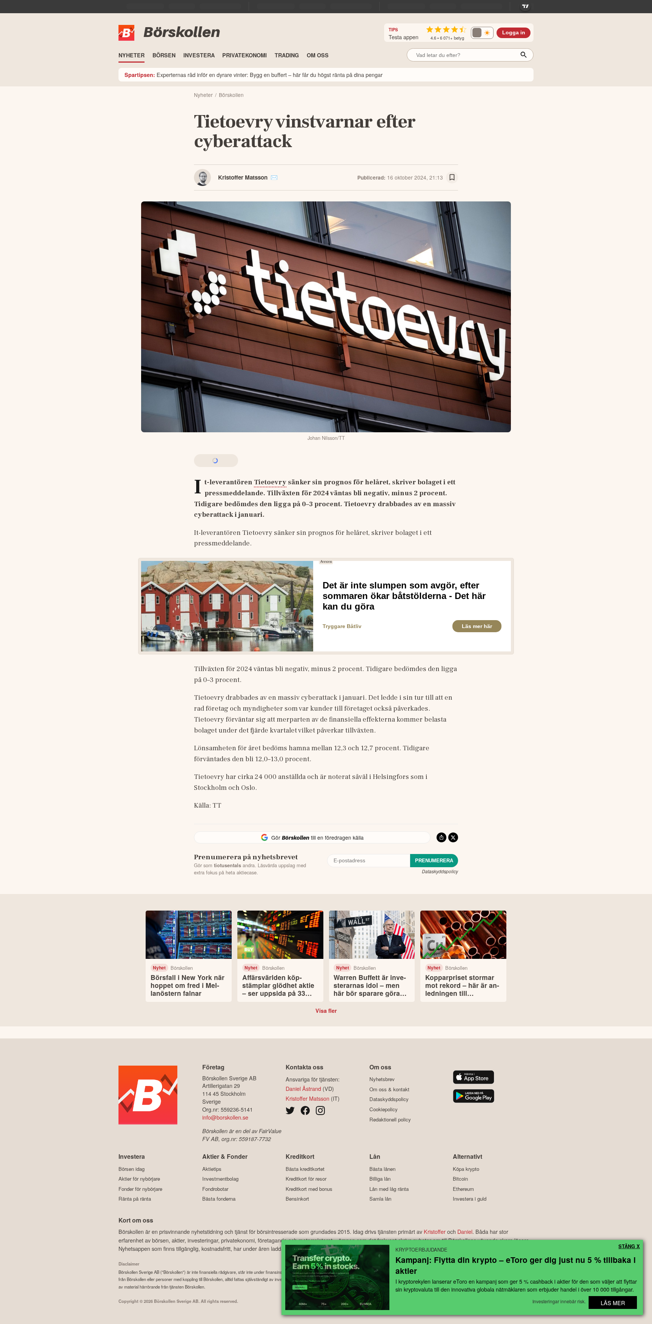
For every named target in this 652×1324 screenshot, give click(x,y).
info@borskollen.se (225, 1117)
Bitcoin (460, 1178)
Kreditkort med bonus (309, 1188)
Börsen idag (131, 1168)
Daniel (464, 1231)
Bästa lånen (382, 1168)
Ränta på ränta (134, 1198)
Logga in (513, 32)
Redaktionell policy (390, 1119)
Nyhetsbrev (382, 1079)
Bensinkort (297, 1198)
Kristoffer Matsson (243, 177)
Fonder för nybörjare (140, 1188)
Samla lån (380, 1198)
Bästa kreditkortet (305, 1168)
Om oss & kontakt (389, 1089)
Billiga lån (380, 1178)
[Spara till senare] (452, 178)
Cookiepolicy (383, 1109)
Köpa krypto (466, 1168)
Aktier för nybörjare (139, 1178)
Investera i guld (469, 1198)
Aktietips (211, 1168)
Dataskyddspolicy (440, 871)
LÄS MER (613, 1303)
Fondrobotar (215, 1188)
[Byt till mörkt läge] (482, 33)
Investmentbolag (220, 1178)
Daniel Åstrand (303, 1088)
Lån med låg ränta (389, 1188)
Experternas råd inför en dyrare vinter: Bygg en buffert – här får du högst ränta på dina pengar (254, 74)
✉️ (274, 177)
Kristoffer (435, 1231)
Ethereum (463, 1188)
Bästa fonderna (218, 1198)
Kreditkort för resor (306, 1178)
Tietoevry (270, 482)
